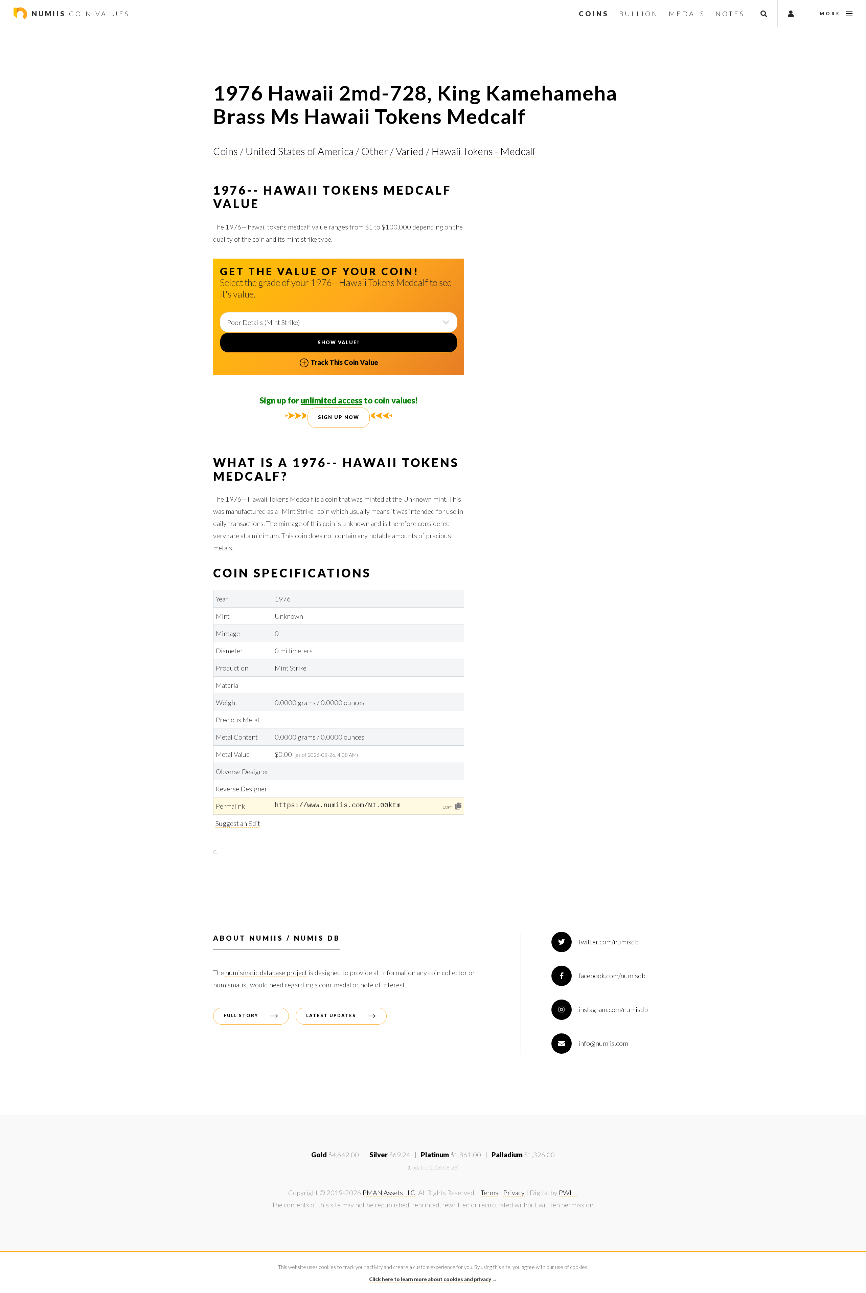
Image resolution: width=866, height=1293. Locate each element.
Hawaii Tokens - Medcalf (483, 151)
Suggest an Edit (237, 823)
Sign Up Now (338, 417)
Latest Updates (331, 1015)
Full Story (241, 1015)
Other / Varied (392, 151)
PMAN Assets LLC (389, 1192)
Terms (489, 1192)
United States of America (300, 151)
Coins (225, 151)
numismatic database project (266, 972)
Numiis (79, 13)
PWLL (568, 1192)
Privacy (514, 1192)
